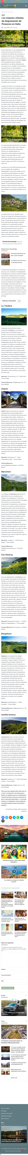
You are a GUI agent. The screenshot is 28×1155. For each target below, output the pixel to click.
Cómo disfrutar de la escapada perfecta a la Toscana (7, 933)
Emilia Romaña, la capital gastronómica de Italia (20, 920)
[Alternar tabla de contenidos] (18, 301)
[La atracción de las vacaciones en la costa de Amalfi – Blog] (7, 913)
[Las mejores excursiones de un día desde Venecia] (5, 262)
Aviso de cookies (5, 1108)
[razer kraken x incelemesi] (14, 1154)
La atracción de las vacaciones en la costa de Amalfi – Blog (7, 920)
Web (2, 981)
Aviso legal (3, 1110)
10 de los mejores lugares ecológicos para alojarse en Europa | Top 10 (13, 1140)
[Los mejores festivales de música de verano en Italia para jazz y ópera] (21, 927)
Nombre (3, 969)
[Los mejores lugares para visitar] (10, 5)
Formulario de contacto (6, 1113)
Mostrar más (14, 1077)
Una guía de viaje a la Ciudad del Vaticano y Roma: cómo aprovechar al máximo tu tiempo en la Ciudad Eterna (7, 903)
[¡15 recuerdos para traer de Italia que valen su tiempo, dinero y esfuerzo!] (21, 895)
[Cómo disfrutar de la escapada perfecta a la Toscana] (7, 927)
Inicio (4, 12)
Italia (11, 12)
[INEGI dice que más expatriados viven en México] (5, 1072)
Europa (8, 12)
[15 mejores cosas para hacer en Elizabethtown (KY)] (5, 1065)
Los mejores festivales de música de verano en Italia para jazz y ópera (21, 934)
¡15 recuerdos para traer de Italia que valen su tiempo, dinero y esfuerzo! (20, 902)
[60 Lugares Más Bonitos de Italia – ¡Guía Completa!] (5, 255)
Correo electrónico (6, 975)
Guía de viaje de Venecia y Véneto (12, 836)
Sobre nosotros (5, 1118)
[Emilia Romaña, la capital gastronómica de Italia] (21, 913)
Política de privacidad (6, 1116)
